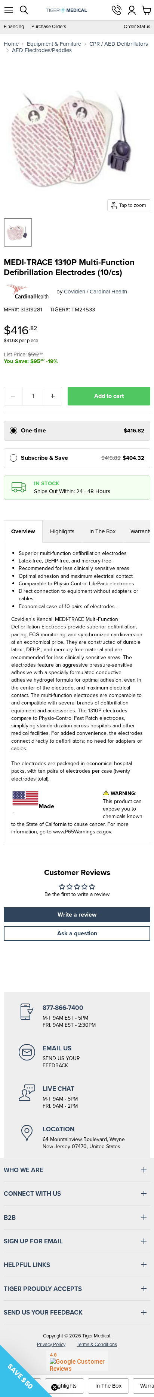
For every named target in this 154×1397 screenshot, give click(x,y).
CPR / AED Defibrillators (118, 44)
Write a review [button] (77, 914)
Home (11, 44)
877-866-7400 (116, 10)
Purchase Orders (48, 27)
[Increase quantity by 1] (53, 396)
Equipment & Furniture (54, 44)
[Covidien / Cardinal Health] (27, 291)
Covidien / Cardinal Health (95, 291)
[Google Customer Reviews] (77, 1361)
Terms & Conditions (97, 1344)
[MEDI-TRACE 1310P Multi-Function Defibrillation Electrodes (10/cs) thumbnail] (18, 232)
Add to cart (109, 396)
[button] (26, 1371)
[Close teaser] (54, 1387)
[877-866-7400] (77, 1016)
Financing (14, 27)
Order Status (137, 27)
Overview (23, 531)
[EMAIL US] (77, 1056)
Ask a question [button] (77, 933)
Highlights (62, 531)
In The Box (102, 531)
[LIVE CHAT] (77, 1097)
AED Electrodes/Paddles (42, 50)
